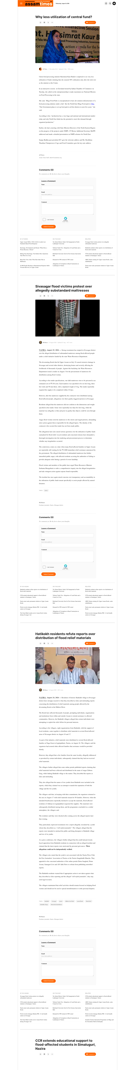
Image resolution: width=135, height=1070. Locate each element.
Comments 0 (91, 22)
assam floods (80, 901)
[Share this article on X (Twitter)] (48, 22)
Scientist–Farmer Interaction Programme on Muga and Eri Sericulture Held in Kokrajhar (99, 1020)
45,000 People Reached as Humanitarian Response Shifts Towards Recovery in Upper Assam (35, 266)
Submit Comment (49, 226)
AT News (45, 69)
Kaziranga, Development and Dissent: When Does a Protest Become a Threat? (33, 248)
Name (43, 184)
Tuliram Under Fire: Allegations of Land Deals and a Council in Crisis (66, 248)
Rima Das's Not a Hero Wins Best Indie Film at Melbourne (32, 260)
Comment (44, 202)
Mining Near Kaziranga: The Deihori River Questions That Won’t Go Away (34, 254)
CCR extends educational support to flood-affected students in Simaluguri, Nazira (98, 254)
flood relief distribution (56, 904)
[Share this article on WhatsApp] (40, 22)
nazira (46, 490)
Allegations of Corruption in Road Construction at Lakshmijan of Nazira (66, 264)
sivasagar (54, 901)
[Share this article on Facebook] (44, 22)
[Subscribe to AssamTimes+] (114, 3)
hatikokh (47, 901)
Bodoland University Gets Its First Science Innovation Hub (67, 254)
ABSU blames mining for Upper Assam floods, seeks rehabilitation (99, 260)
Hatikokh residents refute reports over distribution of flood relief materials (99, 248)
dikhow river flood (69, 901)
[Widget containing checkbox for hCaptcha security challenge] (55, 219)
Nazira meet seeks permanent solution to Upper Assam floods (99, 266)
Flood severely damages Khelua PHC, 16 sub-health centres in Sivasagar (33, 608)
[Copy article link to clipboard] (52, 22)
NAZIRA (42, 350)
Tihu (92, 104)
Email (46, 193)
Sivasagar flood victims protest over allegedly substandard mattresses (97, 243)
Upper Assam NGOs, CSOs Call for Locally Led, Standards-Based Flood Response (33, 243)
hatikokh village (44, 904)
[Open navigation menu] (21, 3)
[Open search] (110, 3)
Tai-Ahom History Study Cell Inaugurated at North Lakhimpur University (66, 243)
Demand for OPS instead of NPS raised (63, 259)
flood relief (88, 901)
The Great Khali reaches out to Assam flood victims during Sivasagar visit (33, 614)
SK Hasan (45, 342)
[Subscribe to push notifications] (106, 3)
